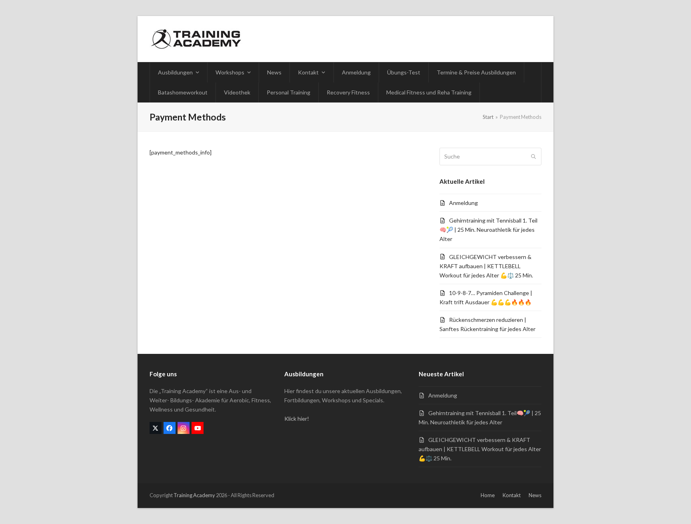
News (535, 495)
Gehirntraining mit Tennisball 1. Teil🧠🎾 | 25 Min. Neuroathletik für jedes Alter (488, 229)
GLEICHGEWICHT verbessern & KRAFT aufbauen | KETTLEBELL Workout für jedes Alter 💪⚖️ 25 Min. (486, 266)
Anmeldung (463, 202)
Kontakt (512, 495)
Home (488, 495)
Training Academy (194, 495)
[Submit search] (533, 157)
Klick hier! (296, 418)
